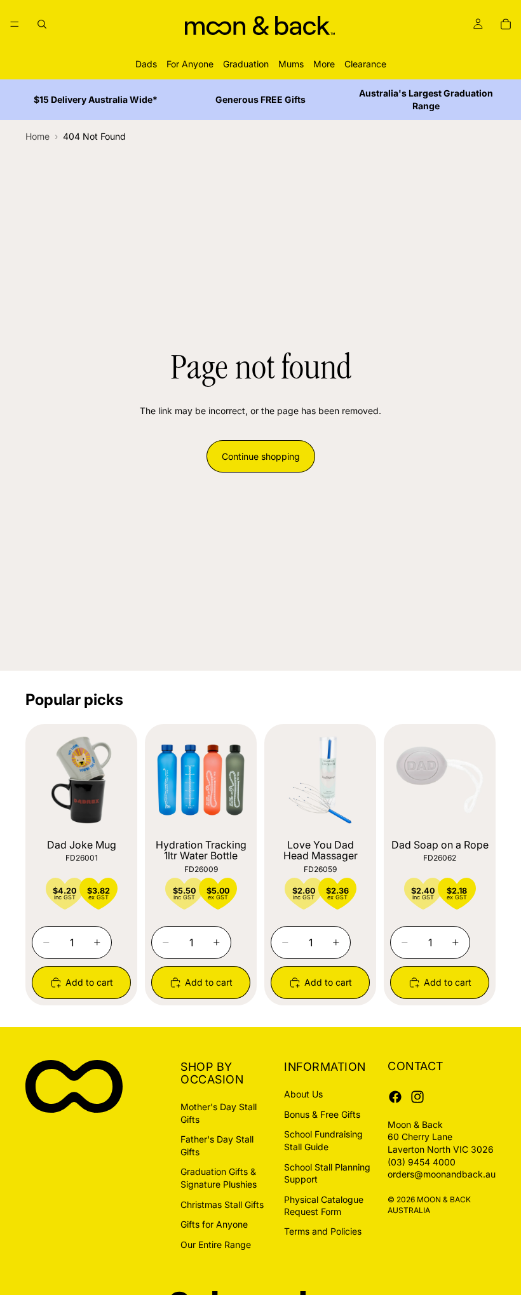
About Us (303, 1094)
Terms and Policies (323, 1231)
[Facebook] (395, 1096)
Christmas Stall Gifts (222, 1203)
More (324, 63)
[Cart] (506, 24)
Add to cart (89, 982)
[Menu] (14, 24)
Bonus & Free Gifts (322, 1113)
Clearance (365, 63)
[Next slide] (117, 780)
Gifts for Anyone (214, 1224)
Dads (146, 63)
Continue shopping (261, 456)
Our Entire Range (215, 1243)
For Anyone (189, 63)
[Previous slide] (46, 780)
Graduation (246, 63)
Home (37, 136)
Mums (291, 63)
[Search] (42, 24)
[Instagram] (417, 1096)
